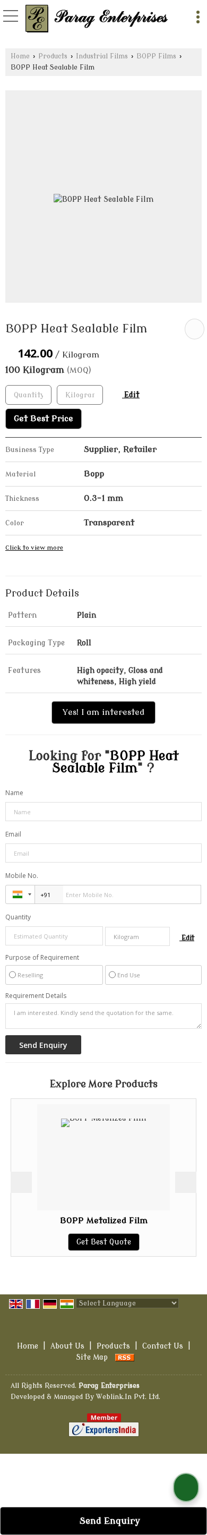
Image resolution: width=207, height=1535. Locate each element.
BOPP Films (156, 56)
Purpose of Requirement (42, 957)
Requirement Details (35, 996)
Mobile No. (21, 875)
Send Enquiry (108, 1521)
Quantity (18, 917)
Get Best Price (43, 418)
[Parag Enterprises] (97, 18)
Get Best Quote (103, 1242)
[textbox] (80, 395)
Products (52, 56)
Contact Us (162, 1346)
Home (20, 56)
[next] (185, 1182)
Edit (131, 395)
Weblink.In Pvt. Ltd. (128, 1397)
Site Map (92, 1357)
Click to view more (34, 547)
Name (14, 792)
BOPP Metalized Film (104, 1220)
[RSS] (124, 1357)
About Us (67, 1346)
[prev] (21, 1182)
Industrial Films (102, 56)
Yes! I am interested (103, 712)
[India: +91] (20, 894)
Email (13, 834)
